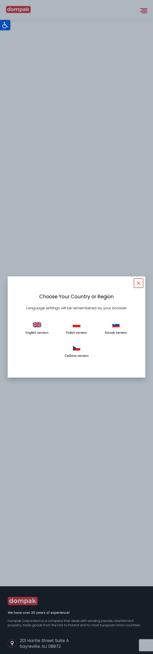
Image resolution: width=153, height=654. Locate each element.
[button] (5, 25)
